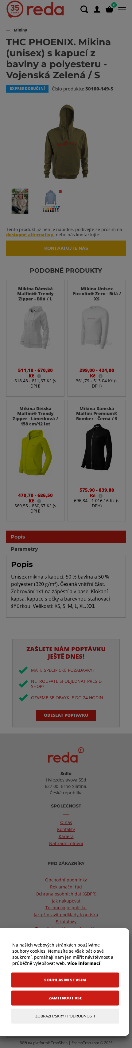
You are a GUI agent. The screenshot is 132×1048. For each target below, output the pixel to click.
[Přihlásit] (97, 9)
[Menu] (121, 9)
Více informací (83, 963)
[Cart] (109, 9)
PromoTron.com (85, 1042)
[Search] (84, 9)
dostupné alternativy (29, 234)
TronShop (59, 1042)
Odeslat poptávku (66, 715)
